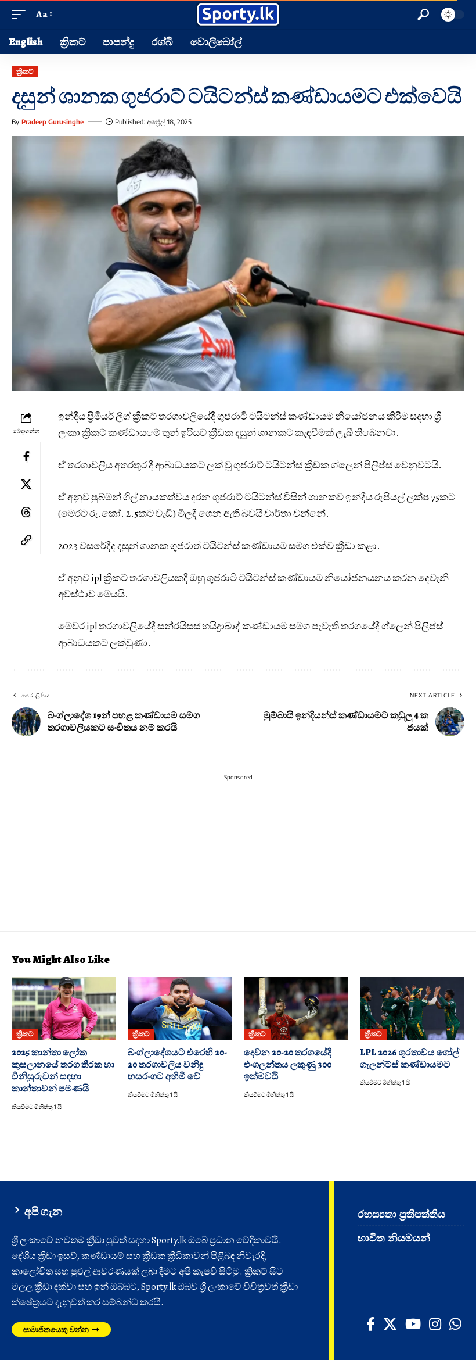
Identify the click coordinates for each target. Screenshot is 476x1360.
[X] (390, 1324)
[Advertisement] (238, 858)
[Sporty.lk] (238, 14)
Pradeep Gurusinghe (52, 121)
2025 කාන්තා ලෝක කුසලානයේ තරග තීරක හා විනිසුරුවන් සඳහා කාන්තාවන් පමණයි (63, 1070)
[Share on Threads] (26, 512)
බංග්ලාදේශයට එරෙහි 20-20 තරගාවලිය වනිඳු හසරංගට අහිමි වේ (177, 1064)
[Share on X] (26, 484)
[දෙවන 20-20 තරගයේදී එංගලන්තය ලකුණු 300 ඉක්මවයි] (296, 1008)
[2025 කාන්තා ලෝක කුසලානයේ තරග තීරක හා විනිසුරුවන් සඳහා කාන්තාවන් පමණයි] (64, 1008)
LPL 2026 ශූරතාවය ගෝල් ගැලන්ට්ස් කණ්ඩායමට (409, 1058)
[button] (21, 14)
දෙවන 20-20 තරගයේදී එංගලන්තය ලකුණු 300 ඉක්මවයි (287, 1064)
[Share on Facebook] (26, 456)
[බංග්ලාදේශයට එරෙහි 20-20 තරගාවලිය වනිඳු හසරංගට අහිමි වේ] (180, 1008)
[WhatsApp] (455, 1324)
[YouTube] (413, 1324)
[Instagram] (435, 1324)
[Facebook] (370, 1324)
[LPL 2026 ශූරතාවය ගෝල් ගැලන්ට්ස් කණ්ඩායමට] (412, 1008)
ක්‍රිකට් (25, 71)
